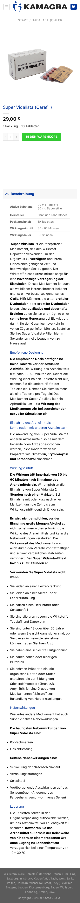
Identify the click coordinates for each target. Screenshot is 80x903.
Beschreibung (22, 194)
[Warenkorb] (73, 7)
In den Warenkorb (41, 137)
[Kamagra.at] (40, 6)
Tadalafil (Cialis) (47, 20)
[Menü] (6, 7)
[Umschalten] (6, 194)
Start (23, 20)
